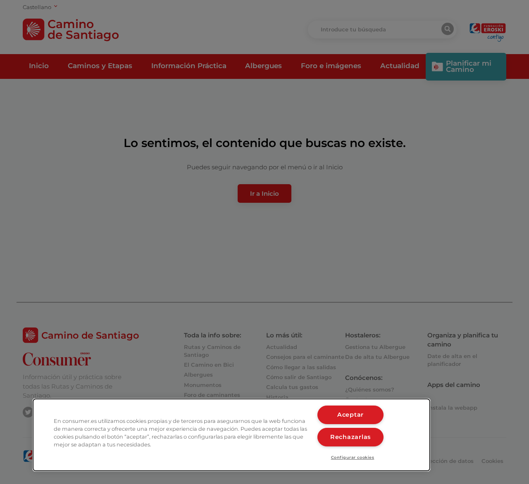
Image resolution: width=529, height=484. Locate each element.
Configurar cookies (352, 457)
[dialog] (231, 435)
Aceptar (350, 414)
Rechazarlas (350, 437)
